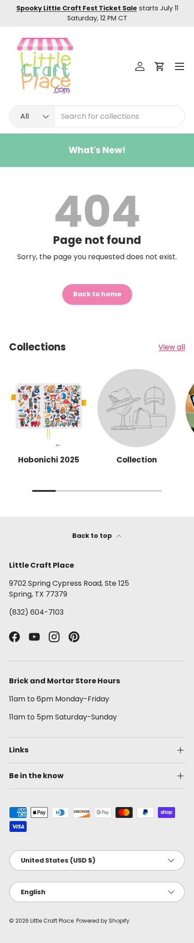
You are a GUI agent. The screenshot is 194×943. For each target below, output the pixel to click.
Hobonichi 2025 (48, 459)
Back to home (97, 294)
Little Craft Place (52, 920)
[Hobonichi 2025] (48, 408)
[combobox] (97, 116)
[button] (160, 66)
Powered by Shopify (102, 920)
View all (171, 347)
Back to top (92, 535)
